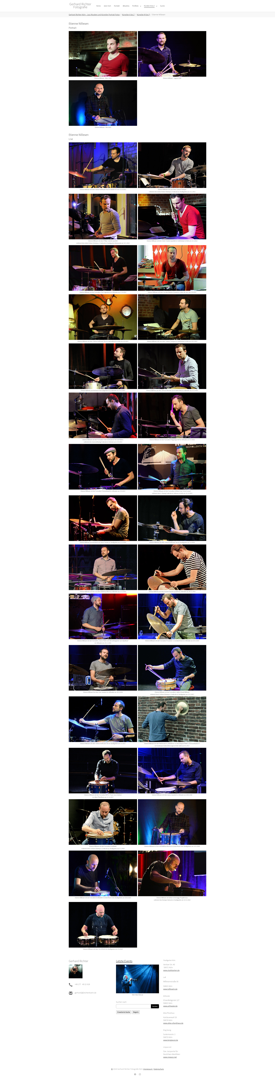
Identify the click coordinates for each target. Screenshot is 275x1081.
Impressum (148, 1069)
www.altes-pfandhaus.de (173, 1023)
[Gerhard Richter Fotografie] (80, 6)
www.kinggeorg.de (170, 1040)
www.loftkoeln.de (170, 989)
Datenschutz (159, 1069)
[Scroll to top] (270, 1076)
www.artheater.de (170, 1006)
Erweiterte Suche (123, 1012)
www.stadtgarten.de (171, 970)
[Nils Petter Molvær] (137, 979)
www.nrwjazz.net (170, 1057)
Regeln (135, 1012)
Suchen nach (121, 1002)
